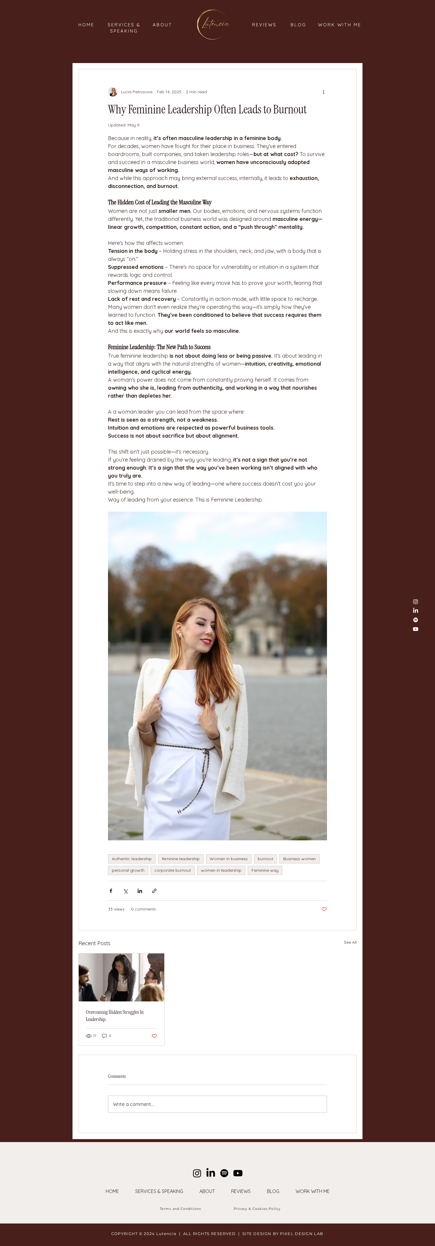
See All (350, 942)
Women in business (229, 858)
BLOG (298, 25)
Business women (299, 858)
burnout (265, 858)
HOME (86, 25)
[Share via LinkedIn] (140, 891)
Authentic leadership (132, 858)
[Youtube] (238, 1173)
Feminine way (265, 870)
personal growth (128, 870)
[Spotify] (416, 620)
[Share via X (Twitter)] (125, 891)
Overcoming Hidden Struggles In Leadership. (115, 1016)
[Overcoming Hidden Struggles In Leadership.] (121, 977)
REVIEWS (264, 25)
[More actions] (323, 91)
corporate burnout (172, 870)
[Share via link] (154, 891)
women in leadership (221, 870)
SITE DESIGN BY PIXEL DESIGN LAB (282, 1233)
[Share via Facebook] (111, 891)
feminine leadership (181, 858)
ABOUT (162, 25)
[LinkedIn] (416, 611)
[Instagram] (197, 1173)
